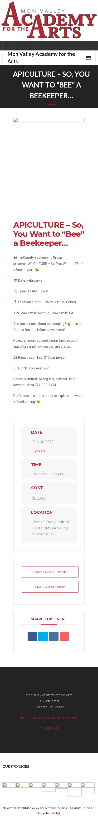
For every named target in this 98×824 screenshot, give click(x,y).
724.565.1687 (49, 728)
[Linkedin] (54, 636)
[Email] (64, 636)
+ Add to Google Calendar (50, 572)
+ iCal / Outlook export (50, 586)
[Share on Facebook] (32, 636)
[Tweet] (43, 636)
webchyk (55, 813)
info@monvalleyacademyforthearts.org (49, 717)
